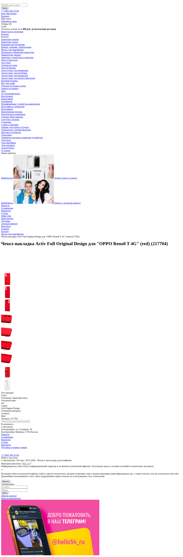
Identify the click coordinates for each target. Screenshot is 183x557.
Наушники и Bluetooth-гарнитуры (17, 52)
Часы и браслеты (9, 60)
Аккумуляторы (8, 68)
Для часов (6, 140)
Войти (4, 493)
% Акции (5, 150)
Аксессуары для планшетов (14, 75)
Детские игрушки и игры (13, 86)
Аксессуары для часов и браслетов (18, 78)
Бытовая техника (9, 81)
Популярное (7, 109)
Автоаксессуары (9, 65)
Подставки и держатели (12, 106)
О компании (7, 208)
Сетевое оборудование (12, 117)
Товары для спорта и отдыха (15, 127)
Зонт (3, 91)
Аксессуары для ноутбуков (14, 73)
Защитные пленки (10, 39)
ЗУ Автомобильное (10, 93)
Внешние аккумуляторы (13, 44)
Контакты (6, 226)
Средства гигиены (10, 119)
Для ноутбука (7, 148)
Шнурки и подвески (11, 132)
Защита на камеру (10, 88)
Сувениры (6, 122)
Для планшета (8, 145)
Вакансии (6, 211)
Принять (5, 481)
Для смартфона (8, 143)
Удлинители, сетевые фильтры (16, 130)
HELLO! (26, 463)
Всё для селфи (8, 83)
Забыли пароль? (9, 496)
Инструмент (7, 96)
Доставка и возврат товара (14, 447)
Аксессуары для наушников (14, 70)
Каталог (5, 34)
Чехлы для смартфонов (12, 50)
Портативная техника (11, 112)
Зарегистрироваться (11, 498)
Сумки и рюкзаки (9, 124)
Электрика (6, 135)
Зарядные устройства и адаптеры (17, 57)
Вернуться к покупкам (12, 31)
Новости (5, 205)
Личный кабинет (9, 223)
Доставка (5, 221)
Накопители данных (11, 55)
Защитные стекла (9, 42)
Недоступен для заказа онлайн (15, 421)
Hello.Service (7, 218)
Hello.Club (6, 216)
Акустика (6, 62)
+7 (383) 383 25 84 (10, 455)
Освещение (6, 101)
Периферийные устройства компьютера (20, 104)
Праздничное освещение (13, 114)
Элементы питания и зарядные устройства (22, 137)
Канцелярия (7, 99)
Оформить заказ (9, 21)
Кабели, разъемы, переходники (16, 47)
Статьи (4, 213)
